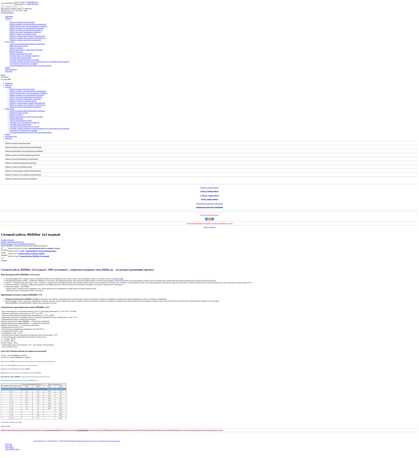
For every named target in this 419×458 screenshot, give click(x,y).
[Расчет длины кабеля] (209, 195)
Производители (11, 69)
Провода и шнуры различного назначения (25, 40)
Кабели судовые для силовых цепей (23, 34)
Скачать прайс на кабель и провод (31, 253)
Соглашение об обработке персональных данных (105, 441)
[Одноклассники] (209, 219)
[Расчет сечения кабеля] (209, 187)
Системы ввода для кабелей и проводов (24, 56)
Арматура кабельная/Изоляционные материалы (27, 44)
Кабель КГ (8, 444)
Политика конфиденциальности (80, 441)
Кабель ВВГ (9, 446)
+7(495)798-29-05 (32, 4)
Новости (8, 18)
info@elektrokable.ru (39, 441)
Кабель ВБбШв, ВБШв (12, 449)
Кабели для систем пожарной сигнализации (26, 30)
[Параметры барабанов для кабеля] (209, 203)
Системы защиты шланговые (20, 58)
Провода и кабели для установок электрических (28, 38)
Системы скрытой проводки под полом (24, 60)
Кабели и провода (16, 48)
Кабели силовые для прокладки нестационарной (28, 24)
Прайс (7, 67)
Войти (3, 75)
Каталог (8, 87)
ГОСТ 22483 (118, 279)
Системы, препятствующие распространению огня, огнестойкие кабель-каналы (39, 62)
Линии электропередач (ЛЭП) (21, 54)
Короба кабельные (16, 52)
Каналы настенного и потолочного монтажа (26, 50)
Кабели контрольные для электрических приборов (28, 26)
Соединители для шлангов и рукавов (23, 63)
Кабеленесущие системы (19, 46)
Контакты (9, 71)
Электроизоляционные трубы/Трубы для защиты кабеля (30, 65)
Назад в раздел (5, 426)
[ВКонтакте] (206, 219)
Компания (9, 16)
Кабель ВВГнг (9, 447)
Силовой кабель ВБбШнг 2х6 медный (34, 256)
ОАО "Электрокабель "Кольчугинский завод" (39, 251)
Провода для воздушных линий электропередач (27, 36)
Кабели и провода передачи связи (22, 22)
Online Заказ (9, 109)
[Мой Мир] (212, 219)
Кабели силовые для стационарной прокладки (27, 28)
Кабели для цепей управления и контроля (25, 32)
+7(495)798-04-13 (32, 2)
